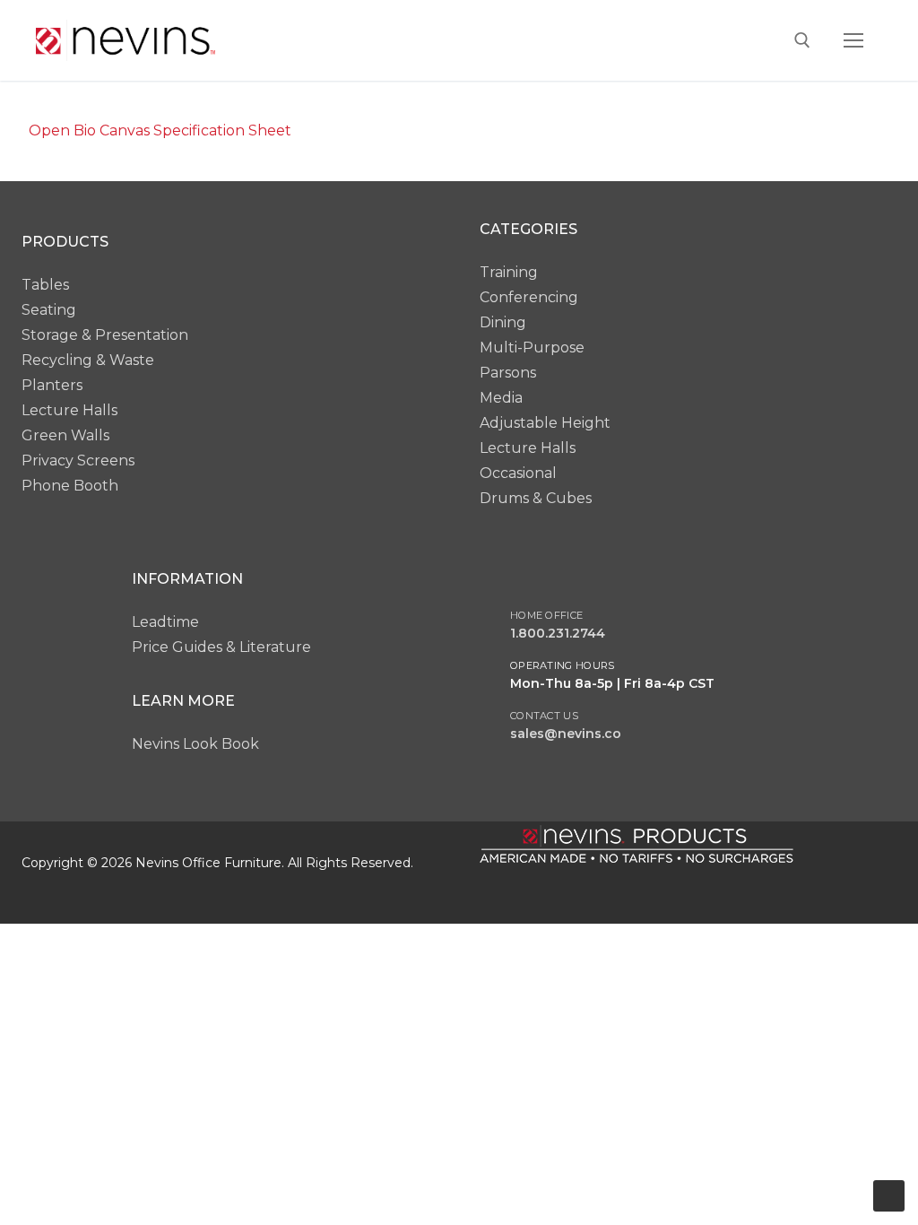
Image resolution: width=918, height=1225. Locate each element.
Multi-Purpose (532, 347)
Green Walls (65, 435)
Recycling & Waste (88, 360)
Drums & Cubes (536, 498)
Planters (52, 385)
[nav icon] (853, 40)
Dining (503, 322)
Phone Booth (70, 485)
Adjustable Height (545, 422)
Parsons (508, 372)
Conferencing (529, 297)
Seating (49, 309)
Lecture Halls (69, 410)
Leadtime (165, 621)
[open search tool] (802, 40)
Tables (45, 284)
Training (509, 272)
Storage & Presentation (105, 334)
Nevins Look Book (195, 743)
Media (501, 397)
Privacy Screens (78, 460)
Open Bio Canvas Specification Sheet (160, 130)
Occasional (518, 473)
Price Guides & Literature (221, 647)
